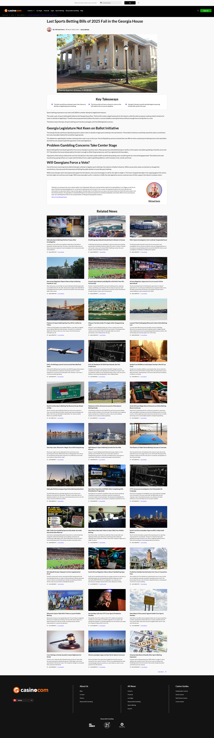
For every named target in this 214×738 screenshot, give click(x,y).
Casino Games (180, 701)
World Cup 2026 (102, 584)
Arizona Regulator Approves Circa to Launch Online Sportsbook (146, 282)
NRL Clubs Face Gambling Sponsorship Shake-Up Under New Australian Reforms (64, 531)
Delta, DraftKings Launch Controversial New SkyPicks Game (64, 365)
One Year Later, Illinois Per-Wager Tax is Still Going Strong (65, 447)
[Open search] (198, 10)
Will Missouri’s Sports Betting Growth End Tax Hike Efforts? (104, 448)
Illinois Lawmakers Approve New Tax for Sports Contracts (106, 655)
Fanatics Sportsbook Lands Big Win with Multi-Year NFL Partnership (106, 282)
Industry (130, 691)
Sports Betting (20, 15)
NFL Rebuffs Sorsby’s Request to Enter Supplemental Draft (63, 573)
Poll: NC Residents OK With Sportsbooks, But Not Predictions (104, 365)
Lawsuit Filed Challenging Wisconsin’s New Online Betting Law (148, 324)
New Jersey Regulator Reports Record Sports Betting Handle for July (63, 282)
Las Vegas (130, 698)
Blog (81, 691)
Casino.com (5, 15)
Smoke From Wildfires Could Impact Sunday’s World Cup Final (148, 365)
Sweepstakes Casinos (182, 691)
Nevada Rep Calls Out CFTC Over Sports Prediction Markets (104, 614)
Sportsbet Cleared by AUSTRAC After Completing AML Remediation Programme (105, 490)
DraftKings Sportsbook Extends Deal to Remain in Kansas (106, 240)
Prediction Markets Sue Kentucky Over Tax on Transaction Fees (148, 573)
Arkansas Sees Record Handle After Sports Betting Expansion (146, 656)
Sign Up (205, 11)
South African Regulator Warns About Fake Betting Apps (106, 572)
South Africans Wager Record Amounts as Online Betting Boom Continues (148, 407)
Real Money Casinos (181, 698)
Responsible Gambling (86, 701)
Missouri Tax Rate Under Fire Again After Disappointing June (106, 324)
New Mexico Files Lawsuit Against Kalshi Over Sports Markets (147, 614)
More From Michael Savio (59, 197)
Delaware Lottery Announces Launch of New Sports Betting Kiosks (104, 407)
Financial (130, 694)
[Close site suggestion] (138, 3)
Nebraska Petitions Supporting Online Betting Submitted (65, 489)
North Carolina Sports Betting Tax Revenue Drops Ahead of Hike (65, 407)
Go (130, 3)
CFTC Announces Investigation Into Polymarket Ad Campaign (146, 490)
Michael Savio (60, 29)
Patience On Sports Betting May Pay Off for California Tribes (64, 324)
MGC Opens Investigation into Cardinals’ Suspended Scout (148, 240)
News (12, 15)
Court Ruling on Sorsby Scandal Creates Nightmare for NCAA (64, 656)
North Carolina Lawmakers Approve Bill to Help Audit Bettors (147, 531)
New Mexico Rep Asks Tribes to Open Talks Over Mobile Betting (106, 531)
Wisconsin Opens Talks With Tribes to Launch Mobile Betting (64, 614)
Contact (82, 694)
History (82, 698)
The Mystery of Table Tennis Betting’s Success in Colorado (148, 447)
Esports (130, 708)
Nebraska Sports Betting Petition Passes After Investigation (61, 241)
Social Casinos (180, 694)
